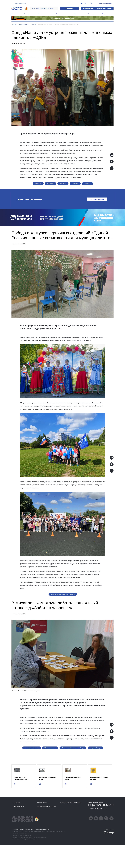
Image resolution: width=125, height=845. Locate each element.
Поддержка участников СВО (62, 18)
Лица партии (27, 13)
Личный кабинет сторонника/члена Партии (97, 8)
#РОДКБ (75, 183)
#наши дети (50, 183)
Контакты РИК (18, 806)
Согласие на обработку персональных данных (25, 839)
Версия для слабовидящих (105, 3)
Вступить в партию (107, 13)
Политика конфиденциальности (21, 835)
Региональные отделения (70, 803)
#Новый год (63, 183)
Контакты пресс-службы (46, 806)
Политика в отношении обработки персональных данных (29, 837)
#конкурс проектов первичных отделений (63, 594)
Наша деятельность (43, 13)
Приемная (77, 13)
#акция (87, 183)
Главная (13, 24)
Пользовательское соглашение (21, 834)
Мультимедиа (91, 13)
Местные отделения (62, 13)
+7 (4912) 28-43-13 (101, 805)
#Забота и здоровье (50, 748)
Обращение (69, 8)
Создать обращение (97, 199)
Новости (33, 24)
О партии (14, 13)
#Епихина (38, 183)
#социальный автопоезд (31, 748)
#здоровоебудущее (95, 748)
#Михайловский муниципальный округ (73, 748)
